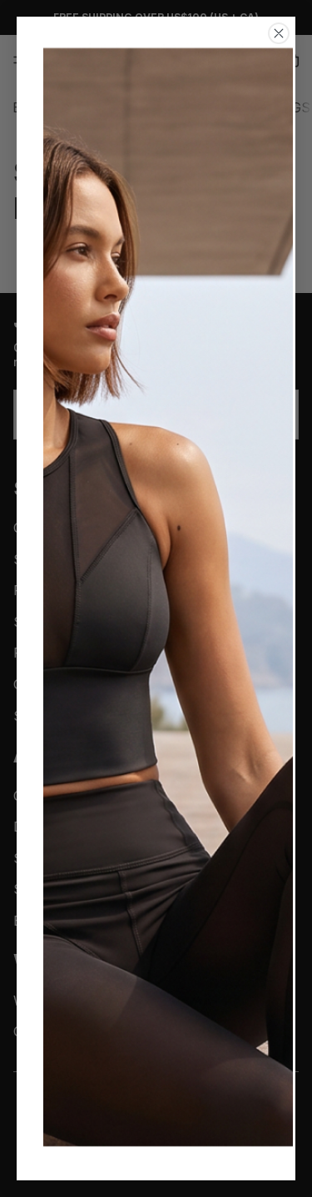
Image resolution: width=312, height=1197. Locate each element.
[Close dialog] (279, 33)
